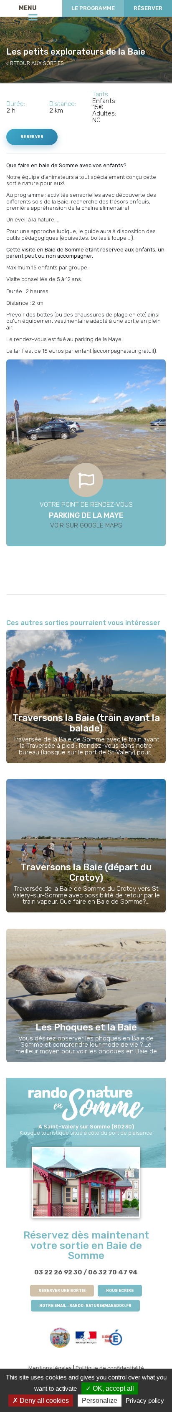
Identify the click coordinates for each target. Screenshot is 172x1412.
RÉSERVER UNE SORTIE (62, 1291)
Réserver (148, 8)
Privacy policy (145, 1400)
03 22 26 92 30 (58, 1272)
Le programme (93, 8)
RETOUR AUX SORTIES (37, 63)
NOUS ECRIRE (120, 1291)
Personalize (99, 1400)
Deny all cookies (43, 1400)
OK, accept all (112, 1388)
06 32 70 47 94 (113, 1272)
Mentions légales (50, 1368)
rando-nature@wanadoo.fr (100, 1306)
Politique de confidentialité (110, 1368)
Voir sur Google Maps (86, 525)
